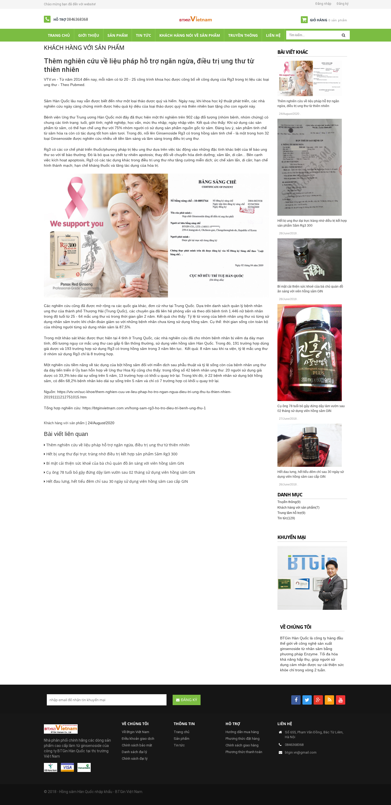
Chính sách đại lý (134, 759)
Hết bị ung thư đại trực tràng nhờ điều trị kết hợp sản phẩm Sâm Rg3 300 (111, 453)
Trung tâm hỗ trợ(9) (291, 513)
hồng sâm (209, 133)
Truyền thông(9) (289, 502)
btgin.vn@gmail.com (301, 752)
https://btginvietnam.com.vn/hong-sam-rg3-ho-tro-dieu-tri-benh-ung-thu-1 (144, 408)
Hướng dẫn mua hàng (242, 732)
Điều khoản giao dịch (138, 739)
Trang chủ (181, 732)
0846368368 (77, 19)
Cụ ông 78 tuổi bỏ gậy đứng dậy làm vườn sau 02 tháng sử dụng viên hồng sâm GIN (120, 472)
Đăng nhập (323, 4)
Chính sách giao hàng (242, 745)
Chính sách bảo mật (137, 745)
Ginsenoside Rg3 (170, 133)
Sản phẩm (181, 739)
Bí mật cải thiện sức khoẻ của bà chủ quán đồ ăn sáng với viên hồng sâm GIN (114, 463)
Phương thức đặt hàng (243, 739)
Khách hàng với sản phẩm (64, 423)
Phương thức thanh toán (244, 752)
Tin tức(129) (286, 518)
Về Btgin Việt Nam (135, 732)
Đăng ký (342, 4)
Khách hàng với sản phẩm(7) (298, 507)
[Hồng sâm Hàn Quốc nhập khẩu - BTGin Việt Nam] (196, 20)
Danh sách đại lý (134, 752)
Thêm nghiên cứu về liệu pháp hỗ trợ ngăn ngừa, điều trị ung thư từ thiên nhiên (117, 444)
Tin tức (179, 745)
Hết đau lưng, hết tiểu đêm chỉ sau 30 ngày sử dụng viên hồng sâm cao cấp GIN (116, 481)
